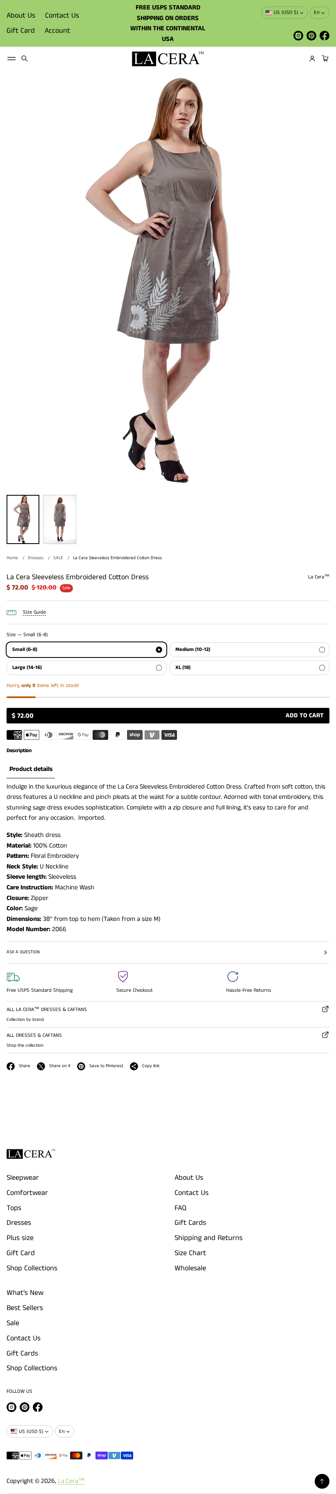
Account (57, 30)
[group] (31, 769)
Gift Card (21, 30)
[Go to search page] (24, 58)
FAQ (180, 1208)
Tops (14, 1208)
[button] (24, 58)
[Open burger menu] (11, 58)
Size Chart (190, 1253)
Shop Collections (32, 1268)
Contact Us (62, 15)
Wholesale (190, 1268)
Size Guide (34, 612)
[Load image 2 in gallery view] (59, 519)
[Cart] (324, 58)
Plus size (20, 1238)
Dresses (35, 558)
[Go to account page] (312, 58)
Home (12, 558)
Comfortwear (27, 1193)
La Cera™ (71, 1481)
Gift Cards (190, 1222)
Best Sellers (25, 1308)
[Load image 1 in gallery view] (23, 519)
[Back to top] (322, 1481)
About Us (21, 15)
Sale (13, 1323)
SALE (58, 558)
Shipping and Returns (209, 1238)
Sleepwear (23, 1177)
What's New (25, 1293)
